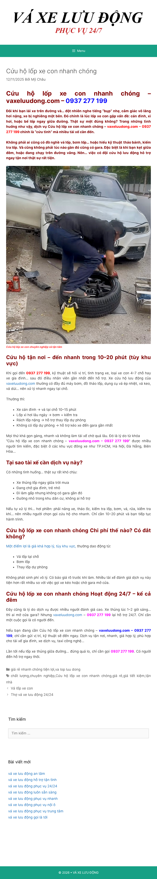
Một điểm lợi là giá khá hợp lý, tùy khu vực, (41, 546)
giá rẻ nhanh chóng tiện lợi (32, 669)
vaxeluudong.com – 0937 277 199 (99, 441)
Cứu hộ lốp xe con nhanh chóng (83, 676)
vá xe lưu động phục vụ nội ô (31, 805)
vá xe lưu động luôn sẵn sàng (32, 792)
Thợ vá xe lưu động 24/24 (32, 695)
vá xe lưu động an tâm (26, 774)
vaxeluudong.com (33, 100)
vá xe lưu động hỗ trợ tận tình (32, 780)
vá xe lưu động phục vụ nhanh (33, 799)
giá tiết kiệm (134, 676)
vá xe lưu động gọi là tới (27, 817)
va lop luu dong (67, 669)
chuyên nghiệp (42, 676)
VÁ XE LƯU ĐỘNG (86, 872)
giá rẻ (117, 676)
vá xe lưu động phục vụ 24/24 (32, 786)
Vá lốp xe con (22, 688)
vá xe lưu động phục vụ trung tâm (35, 811)
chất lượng (20, 676)
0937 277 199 (86, 100)
